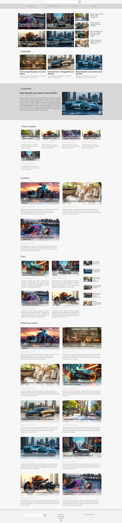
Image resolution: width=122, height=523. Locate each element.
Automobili (30, 6)
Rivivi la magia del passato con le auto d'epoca (32, 73)
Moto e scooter (53, 6)
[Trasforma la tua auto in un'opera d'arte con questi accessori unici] (71, 135)
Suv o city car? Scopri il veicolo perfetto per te (58, 25)
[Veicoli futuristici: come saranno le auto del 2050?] (89, 62)
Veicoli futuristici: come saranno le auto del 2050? (60, 43)
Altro (93, 6)
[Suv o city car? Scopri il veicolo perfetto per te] (30, 156)
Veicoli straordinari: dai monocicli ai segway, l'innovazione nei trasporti (96, 34)
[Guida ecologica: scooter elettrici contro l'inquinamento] (82, 17)
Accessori (74, 6)
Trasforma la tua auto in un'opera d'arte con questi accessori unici (31, 25)
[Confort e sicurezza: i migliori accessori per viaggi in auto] (82, 43)
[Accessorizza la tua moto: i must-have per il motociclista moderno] (40, 193)
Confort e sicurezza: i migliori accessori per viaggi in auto (95, 41)
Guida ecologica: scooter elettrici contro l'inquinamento (96, 15)
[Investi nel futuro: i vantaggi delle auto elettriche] (82, 25)
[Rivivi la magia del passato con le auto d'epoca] (33, 62)
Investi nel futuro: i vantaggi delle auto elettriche (95, 24)
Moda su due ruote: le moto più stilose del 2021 (30, 43)
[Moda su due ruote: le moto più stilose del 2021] (50, 135)
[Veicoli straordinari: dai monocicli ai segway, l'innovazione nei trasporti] (82, 34)
